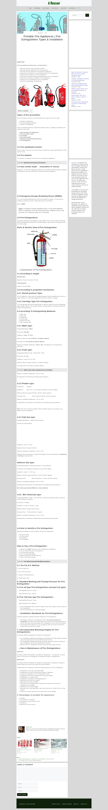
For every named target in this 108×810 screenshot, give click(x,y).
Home (30, 8)
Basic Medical (46, 8)
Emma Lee (40, 32)
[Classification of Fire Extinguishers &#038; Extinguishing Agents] (25, 743)
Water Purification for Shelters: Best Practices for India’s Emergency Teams (80, 74)
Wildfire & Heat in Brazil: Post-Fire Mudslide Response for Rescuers (80, 90)
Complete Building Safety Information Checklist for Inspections (56, 749)
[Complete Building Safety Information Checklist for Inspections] (59, 743)
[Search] (87, 15)
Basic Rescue (55, 8)
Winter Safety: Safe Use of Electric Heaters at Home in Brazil (79, 97)
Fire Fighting (37, 8)
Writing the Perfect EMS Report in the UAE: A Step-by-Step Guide (80, 103)
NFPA (25, 662)
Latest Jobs (63, 8)
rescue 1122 (23, 623)
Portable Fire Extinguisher (49, 549)
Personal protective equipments (47, 171)
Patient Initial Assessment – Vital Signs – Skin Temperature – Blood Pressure (36, 758)
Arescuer (74, 162)
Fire (19, 757)
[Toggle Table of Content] (30, 111)
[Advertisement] (42, 52)
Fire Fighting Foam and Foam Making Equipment (30, 760)
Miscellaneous (72, 8)
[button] (78, 8)
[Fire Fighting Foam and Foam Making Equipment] (42, 743)
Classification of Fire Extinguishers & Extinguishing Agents (24, 749)
